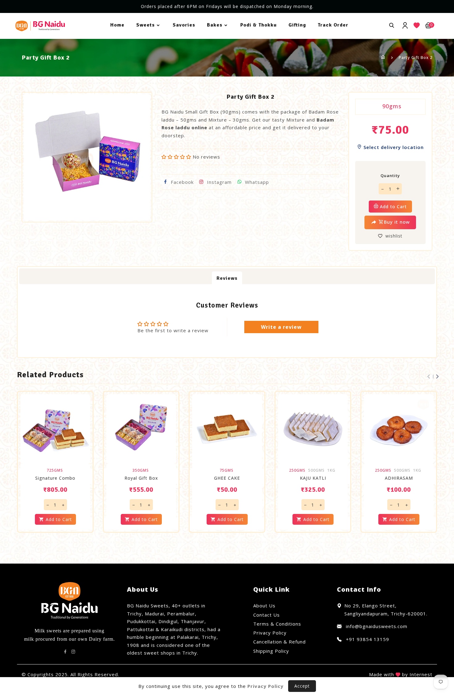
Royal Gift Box (141, 478)
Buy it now (397, 222)
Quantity (390, 175)
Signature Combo (55, 478)
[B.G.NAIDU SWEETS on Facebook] (65, 652)
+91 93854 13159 (366, 639)
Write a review (281, 327)
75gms (226, 470)
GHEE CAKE (227, 478)
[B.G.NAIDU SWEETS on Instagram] (73, 652)
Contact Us (266, 615)
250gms (297, 470)
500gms (316, 470)
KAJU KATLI (313, 478)
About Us (264, 605)
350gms (140, 470)
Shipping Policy (271, 651)
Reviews (227, 278)
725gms (55, 470)
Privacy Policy (270, 633)
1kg (331, 470)
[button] (176, 157)
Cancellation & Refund (279, 642)
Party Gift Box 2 (415, 57)
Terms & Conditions (277, 624)
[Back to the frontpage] (383, 57)
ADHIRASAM (399, 478)
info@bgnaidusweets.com (375, 626)
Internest (421, 674)
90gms (391, 106)
